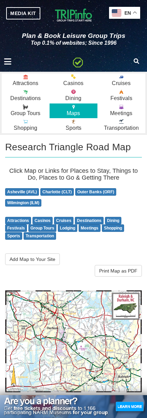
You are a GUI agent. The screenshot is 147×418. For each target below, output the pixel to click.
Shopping (113, 228)
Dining (113, 220)
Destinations (89, 220)
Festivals (16, 228)
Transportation (40, 236)
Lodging (67, 228)
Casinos (43, 220)
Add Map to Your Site (32, 259)
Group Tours (42, 228)
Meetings (89, 228)
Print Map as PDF (118, 271)
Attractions (18, 220)
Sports (13, 236)
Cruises (63, 220)
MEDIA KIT (23, 13)
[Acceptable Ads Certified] (77, 61)
